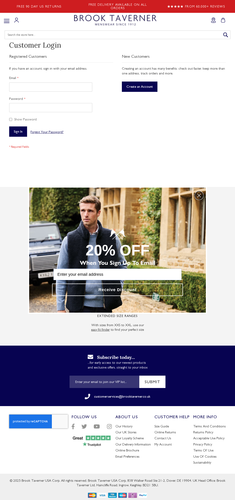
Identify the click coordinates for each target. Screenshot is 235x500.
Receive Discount (117, 289)
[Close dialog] (199, 195)
